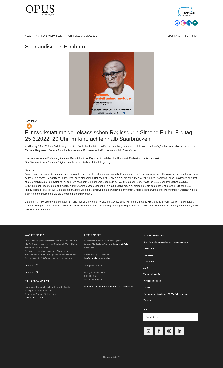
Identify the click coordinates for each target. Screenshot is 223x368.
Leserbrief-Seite (120, 244)
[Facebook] (177, 23)
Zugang (147, 300)
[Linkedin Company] (189, 23)
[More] (29, 126)
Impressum (148, 255)
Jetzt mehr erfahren (34, 297)
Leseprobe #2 (31, 272)
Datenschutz (149, 261)
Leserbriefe (148, 248)
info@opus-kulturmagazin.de (98, 258)
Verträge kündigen (152, 281)
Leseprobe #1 (31, 265)
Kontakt (147, 287)
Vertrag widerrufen (152, 274)
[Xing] (195, 23)
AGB (145, 268)
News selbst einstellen (154, 235)
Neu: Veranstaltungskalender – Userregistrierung (166, 242)
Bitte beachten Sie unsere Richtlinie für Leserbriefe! (108, 286)
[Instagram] (183, 23)
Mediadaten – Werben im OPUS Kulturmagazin (166, 294)
